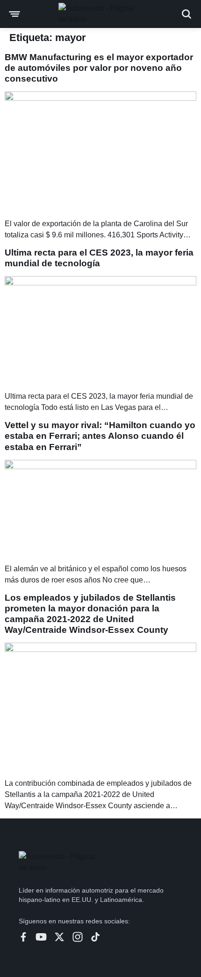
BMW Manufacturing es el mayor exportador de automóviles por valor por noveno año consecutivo (99, 67)
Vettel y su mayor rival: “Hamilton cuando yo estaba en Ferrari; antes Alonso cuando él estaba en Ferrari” (100, 435)
